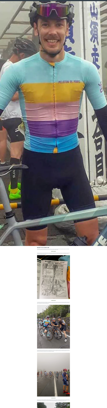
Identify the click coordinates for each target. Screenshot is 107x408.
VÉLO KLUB (15, 2)
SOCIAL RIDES (19, 2)
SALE (6, 2)
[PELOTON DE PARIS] (3, 2)
